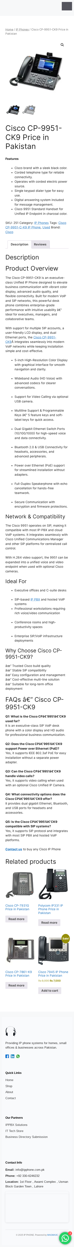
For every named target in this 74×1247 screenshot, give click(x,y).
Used (46, 227)
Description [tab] (19, 244)
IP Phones (22, 29)
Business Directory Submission (26, 1137)
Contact (10, 1098)
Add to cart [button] (49, 990)
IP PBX (35, 599)
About (9, 1092)
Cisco (9, 232)
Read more (16, 919)
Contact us (13, 849)
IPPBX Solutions (16, 1125)
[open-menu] (67, 6)
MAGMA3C (52, 1235)
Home (9, 29)
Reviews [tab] (40, 244)
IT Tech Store (14, 1131)
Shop (8, 1086)
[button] (62, 45)
